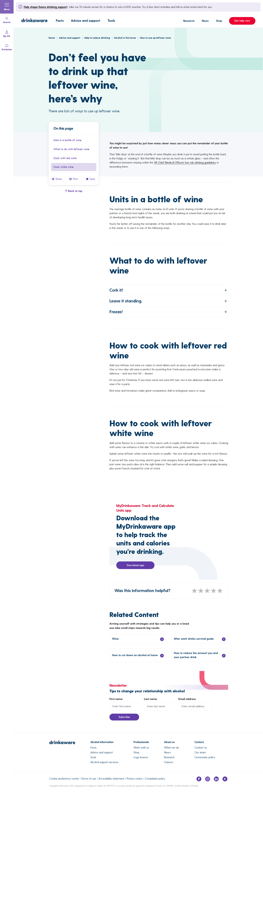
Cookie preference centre (64, 778)
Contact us (201, 747)
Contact (199, 742)
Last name (150, 699)
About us (169, 742)
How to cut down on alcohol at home (135, 655)
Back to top (74, 191)
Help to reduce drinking (97, 37)
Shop (219, 21)
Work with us (141, 747)
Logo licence (140, 757)
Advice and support (85, 21)
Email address (187, 699)
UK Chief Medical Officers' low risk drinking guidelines (185, 162)
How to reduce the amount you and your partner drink (196, 655)
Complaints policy (155, 778)
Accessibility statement (111, 778)
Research (189, 21)
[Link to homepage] (34, 20)
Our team (200, 752)
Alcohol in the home (125, 37)
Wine (115, 638)
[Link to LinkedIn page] (216, 780)
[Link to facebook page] (198, 780)
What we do (171, 747)
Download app (135, 565)
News (205, 21)
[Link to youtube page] (225, 780)
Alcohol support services (104, 762)
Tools (111, 21)
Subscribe (124, 717)
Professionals (141, 742)
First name (116, 699)
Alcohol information (101, 742)
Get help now (239, 20)
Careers (168, 762)
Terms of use (88, 778)
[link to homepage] (69, 743)
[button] (7, 7)
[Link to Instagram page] (207, 780)
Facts (60, 21)
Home (52, 37)
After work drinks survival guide (194, 638)
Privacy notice (135, 778)
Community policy (205, 757)
